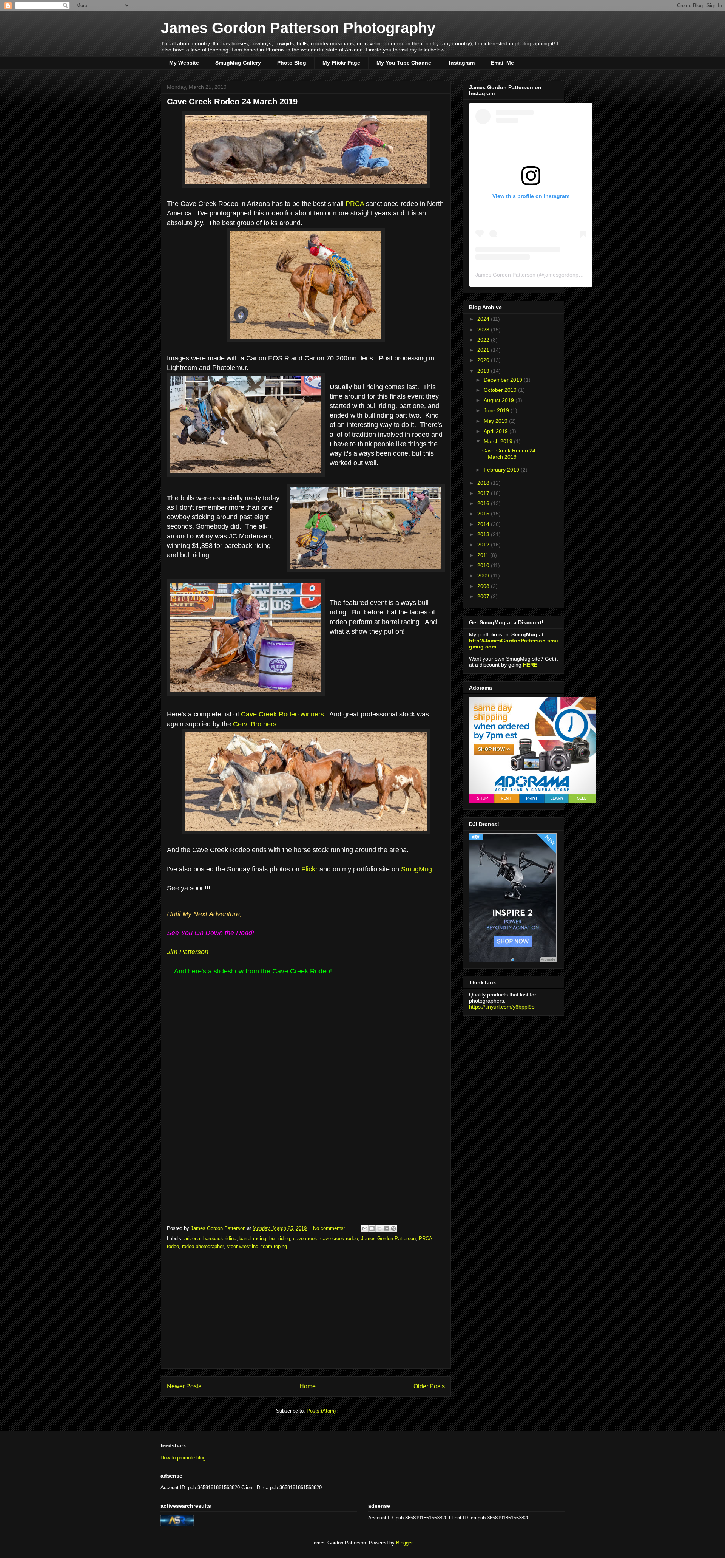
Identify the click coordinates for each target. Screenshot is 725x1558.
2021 (484, 350)
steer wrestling (242, 1246)
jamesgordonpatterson (571, 275)
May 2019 (496, 421)
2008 (484, 586)
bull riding (279, 1238)
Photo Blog (291, 63)
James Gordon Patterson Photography (298, 28)
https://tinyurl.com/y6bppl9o (502, 1007)
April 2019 (496, 431)
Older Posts (429, 1386)
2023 (484, 329)
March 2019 (499, 441)
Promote (548, 959)
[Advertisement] (305, 1315)
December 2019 (504, 380)
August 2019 (499, 400)
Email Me (502, 63)
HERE (530, 665)
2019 (484, 371)
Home (307, 1386)
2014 (484, 524)
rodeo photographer (203, 1246)
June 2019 (497, 410)
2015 (484, 514)
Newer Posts (184, 1386)
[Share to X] (379, 1228)
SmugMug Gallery (238, 63)
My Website (184, 63)
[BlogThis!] (372, 1228)
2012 (484, 545)
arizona (192, 1238)
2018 (484, 483)
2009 (484, 575)
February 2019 (502, 470)
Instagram (462, 63)
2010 (484, 565)
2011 (483, 555)
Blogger (404, 1543)
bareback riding (219, 1238)
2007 (484, 596)
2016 (484, 503)
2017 (484, 493)
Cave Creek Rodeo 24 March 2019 (232, 101)
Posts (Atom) (321, 1411)
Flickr (309, 869)
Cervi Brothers (254, 724)
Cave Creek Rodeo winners (282, 714)
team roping (274, 1246)
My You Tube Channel (404, 63)
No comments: (330, 1228)
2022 (484, 340)
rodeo (173, 1246)
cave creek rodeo (339, 1238)
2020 (484, 360)
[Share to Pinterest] (393, 1228)
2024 (484, 319)
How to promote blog (182, 1458)
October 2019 (501, 390)
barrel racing (252, 1238)
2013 (484, 534)
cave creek (305, 1238)
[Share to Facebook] (386, 1228)
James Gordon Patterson (388, 1238)
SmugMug (416, 869)
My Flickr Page (341, 63)
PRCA (355, 203)
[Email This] (365, 1228)
